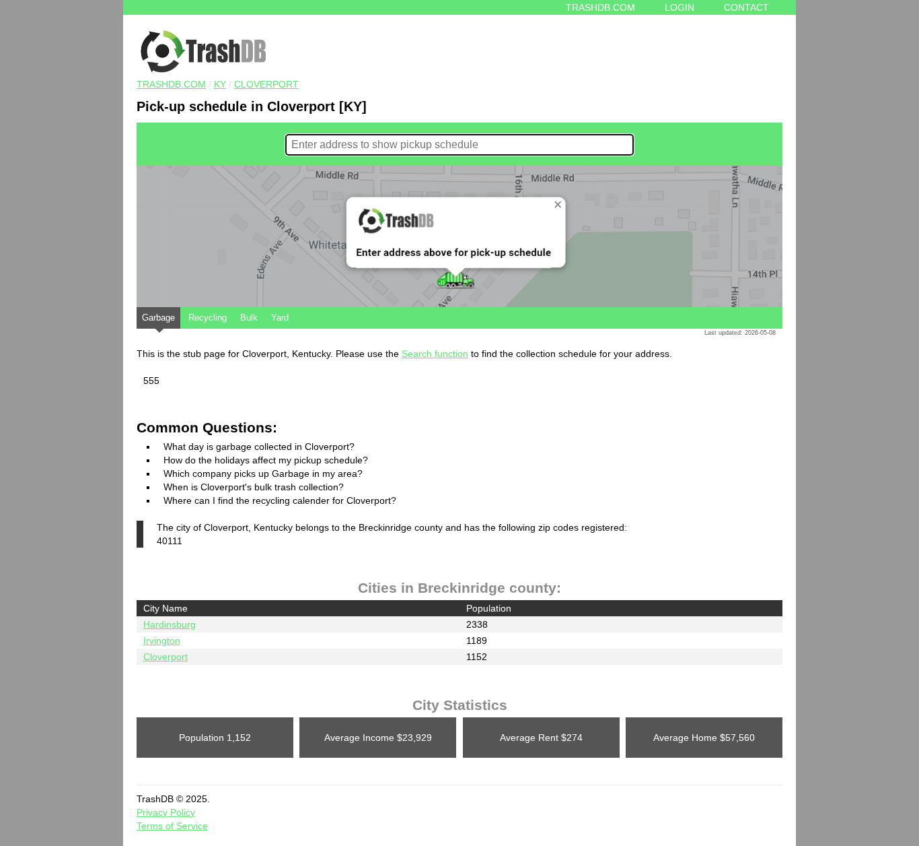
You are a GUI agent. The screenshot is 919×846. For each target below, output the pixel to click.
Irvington (161, 640)
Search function (435, 353)
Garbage (158, 318)
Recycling (207, 318)
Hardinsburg (169, 624)
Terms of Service (172, 825)
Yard (280, 318)
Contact (746, 7)
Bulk (249, 318)
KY (220, 84)
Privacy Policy (166, 812)
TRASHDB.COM (171, 84)
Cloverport (266, 84)
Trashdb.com (600, 7)
